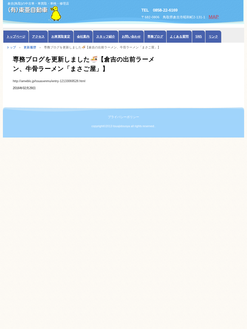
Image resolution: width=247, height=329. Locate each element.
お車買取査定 (60, 36)
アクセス (38, 36)
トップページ (16, 36)
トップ (11, 47)
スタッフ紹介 (105, 36)
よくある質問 (179, 36)
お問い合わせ (131, 36)
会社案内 (83, 36)
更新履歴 (30, 47)
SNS (198, 36)
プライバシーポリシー (123, 117)
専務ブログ (155, 36)
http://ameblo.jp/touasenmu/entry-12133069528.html (49, 81)
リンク (213, 36)
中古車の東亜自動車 (57, 13)
